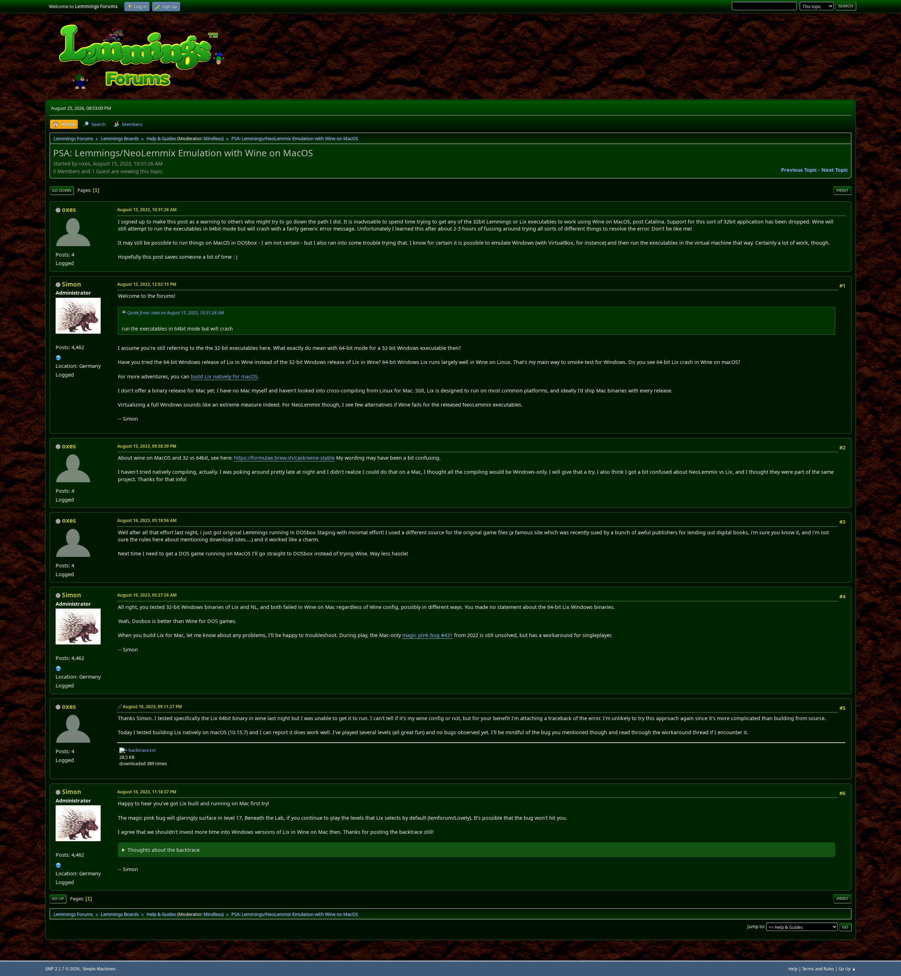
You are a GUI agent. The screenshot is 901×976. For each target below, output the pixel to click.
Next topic (834, 169)
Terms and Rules (818, 968)
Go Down (61, 190)
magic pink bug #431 (427, 635)
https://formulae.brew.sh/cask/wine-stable (284, 457)
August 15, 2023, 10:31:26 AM (147, 209)
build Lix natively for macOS (224, 376)
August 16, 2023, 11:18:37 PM (146, 791)
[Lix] (58, 356)
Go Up (58, 898)
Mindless (212, 138)
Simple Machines (98, 968)
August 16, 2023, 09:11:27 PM (152, 706)
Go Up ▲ (847, 968)
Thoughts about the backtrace (163, 849)
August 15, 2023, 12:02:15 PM (146, 284)
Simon (71, 284)
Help (793, 968)
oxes (69, 210)
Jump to (755, 926)
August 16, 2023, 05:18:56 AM (147, 520)
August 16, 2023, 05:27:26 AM (147, 595)
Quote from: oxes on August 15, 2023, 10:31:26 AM (175, 313)
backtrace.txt (141, 750)
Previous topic (799, 169)
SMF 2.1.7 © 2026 (62, 968)
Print (842, 190)
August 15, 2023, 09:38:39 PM (146, 446)
